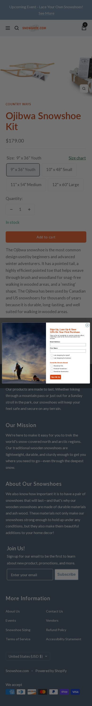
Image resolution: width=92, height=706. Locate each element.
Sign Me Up (55, 377)
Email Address (55, 342)
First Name (54, 348)
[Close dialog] (87, 325)
